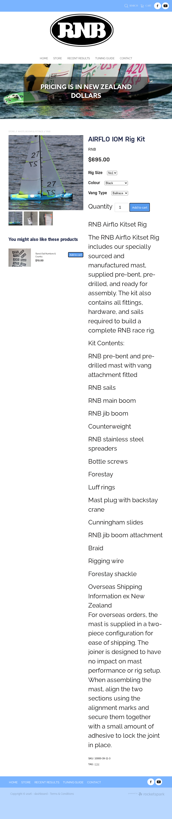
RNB (48, 131)
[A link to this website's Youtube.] (165, 5)
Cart (148, 5)
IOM (97, 764)
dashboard (40, 793)
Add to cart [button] (139, 207)
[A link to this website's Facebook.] (157, 5)
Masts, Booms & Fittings (30, 131)
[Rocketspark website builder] (146, 794)
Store (12, 131)
